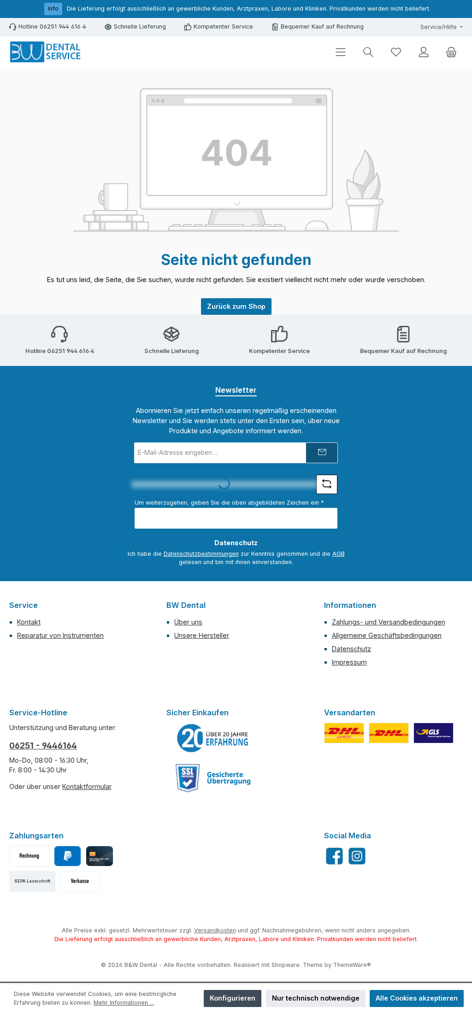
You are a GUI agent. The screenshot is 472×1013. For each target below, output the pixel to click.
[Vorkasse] (80, 881)
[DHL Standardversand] (389, 733)
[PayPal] (67, 856)
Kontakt (29, 622)
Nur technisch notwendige (316, 998)
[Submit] (322, 452)
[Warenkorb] (451, 52)
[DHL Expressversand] (344, 733)
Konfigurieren (232, 998)
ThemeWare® (352, 964)
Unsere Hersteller (201, 635)
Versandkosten (215, 930)
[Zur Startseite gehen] (46, 52)
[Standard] (433, 733)
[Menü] (340, 52)
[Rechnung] (29, 856)
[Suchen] (368, 52)
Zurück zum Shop (236, 306)
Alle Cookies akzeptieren (417, 998)
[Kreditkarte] (99, 856)
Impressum (349, 662)
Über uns (188, 622)
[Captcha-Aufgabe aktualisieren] (326, 484)
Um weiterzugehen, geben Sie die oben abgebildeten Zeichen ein (229, 502)
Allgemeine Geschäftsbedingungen (387, 635)
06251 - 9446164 (43, 745)
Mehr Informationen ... (124, 1002)
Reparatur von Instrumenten (60, 635)
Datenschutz (351, 649)
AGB (338, 553)
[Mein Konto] (423, 52)
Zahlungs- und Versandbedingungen (388, 622)
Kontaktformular (86, 786)
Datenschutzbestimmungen (201, 553)
